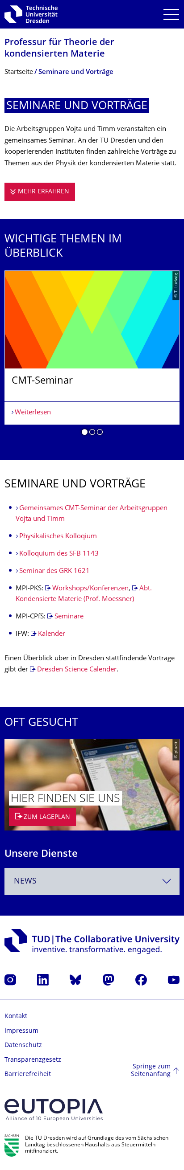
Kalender (51, 634)
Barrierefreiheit (27, 1074)
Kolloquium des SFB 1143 (59, 554)
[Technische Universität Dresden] (31, 14)
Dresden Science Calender (77, 670)
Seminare (69, 617)
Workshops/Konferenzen (90, 588)
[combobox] (92, 881)
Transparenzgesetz (32, 1060)
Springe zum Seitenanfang (151, 1071)
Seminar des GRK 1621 (54, 571)
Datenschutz (23, 1045)
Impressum (21, 1031)
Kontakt (15, 1016)
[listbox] (92, 356)
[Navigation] (171, 14)
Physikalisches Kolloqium (58, 536)
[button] (85, 433)
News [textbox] (25, 881)
